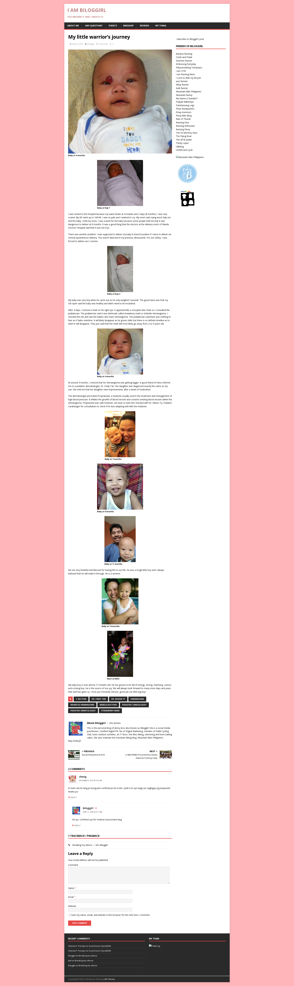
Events (113, 25)
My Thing (160, 25)
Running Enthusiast (185, 125)
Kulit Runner (182, 88)
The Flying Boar (184, 136)
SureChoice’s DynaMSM (100, 946)
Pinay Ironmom (183, 112)
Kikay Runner (182, 84)
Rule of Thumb (183, 118)
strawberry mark (110, 710)
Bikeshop (128, 25)
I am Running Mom (185, 74)
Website (72, 906)
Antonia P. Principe (76, 946)
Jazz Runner (182, 81)
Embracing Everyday (186, 64)
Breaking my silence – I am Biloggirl (90, 845)
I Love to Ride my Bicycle (188, 77)
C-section (81, 699)
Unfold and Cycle (184, 149)
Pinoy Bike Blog (184, 115)
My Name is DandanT (187, 98)
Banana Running (184, 53)
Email (71, 897)
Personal (103, 43)
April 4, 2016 (77, 43)
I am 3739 (181, 70)
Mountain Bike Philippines (188, 91)
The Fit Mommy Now (186, 132)
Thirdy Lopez (182, 143)
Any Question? (93, 25)
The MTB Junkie (184, 139)
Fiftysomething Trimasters (189, 67)
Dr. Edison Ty (118, 699)
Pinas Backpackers (185, 108)
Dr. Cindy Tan (99, 699)
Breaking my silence (88, 955)
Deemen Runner (184, 60)
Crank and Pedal (184, 57)
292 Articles (115, 723)
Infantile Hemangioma (82, 704)
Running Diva (182, 122)
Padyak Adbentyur (185, 101)
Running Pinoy (183, 129)
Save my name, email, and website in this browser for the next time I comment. (110, 914)
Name (71, 888)
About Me (73, 25)
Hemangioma (137, 699)
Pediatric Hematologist (83, 710)
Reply (74, 797)
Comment (73, 864)
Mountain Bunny (184, 95)
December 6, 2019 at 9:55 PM (90, 780)
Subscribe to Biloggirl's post (190, 39)
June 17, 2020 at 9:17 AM (92, 812)
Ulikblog (180, 146)
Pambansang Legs (185, 105)
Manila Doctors (108, 704)
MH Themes (110, 979)
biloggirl (90, 43)
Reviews (144, 25)
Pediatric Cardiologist (134, 704)
